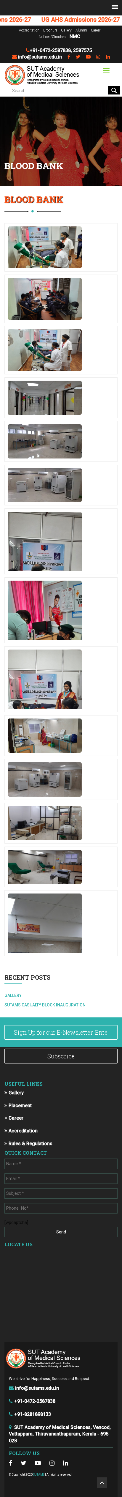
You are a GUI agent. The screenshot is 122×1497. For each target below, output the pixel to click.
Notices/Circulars (52, 37)
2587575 (82, 50)
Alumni (81, 30)
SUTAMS (38, 1474)
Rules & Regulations (30, 1143)
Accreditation (29, 30)
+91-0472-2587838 (50, 50)
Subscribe (61, 1056)
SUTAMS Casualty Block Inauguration (45, 1005)
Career (95, 30)
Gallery (66, 30)
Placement (20, 1105)
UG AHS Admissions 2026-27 (65, 19)
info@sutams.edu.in (40, 57)
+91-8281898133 (32, 1414)
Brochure (50, 30)
